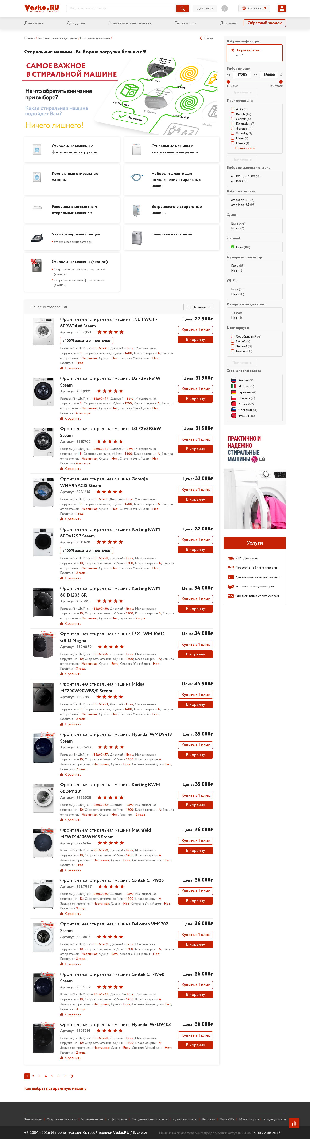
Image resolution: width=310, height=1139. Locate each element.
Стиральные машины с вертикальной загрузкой (174, 149)
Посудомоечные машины (149, 1119)
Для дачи (228, 23)
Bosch (243, 114)
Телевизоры (186, 23)
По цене (198, 307)
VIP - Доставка (246, 558)
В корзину (195, 340)
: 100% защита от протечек (86, 340)
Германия (247, 392)
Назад (208, 38)
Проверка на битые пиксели (256, 567)
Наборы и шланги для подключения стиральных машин (176, 180)
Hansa (242, 143)
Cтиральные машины (62, 1119)
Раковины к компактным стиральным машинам (74, 210)
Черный (244, 346)
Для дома (76, 23)
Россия (245, 380)
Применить (242, 92)
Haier (242, 138)
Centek (243, 119)
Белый (244, 351)
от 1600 (239, 181)
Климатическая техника (130, 23)
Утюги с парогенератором (73, 241)
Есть (238, 223)
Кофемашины (117, 1119)
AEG (242, 109)
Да (236, 313)
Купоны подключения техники (257, 577)
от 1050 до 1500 (246, 176)
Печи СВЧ (227, 1119)
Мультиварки (249, 1119)
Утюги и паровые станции (76, 234)
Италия (246, 386)
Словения (247, 410)
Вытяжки (208, 1119)
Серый (243, 341)
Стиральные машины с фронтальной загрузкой (74, 149)
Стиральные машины (95, 38)
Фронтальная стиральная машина (102, 687)
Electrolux (245, 124)
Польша (246, 398)
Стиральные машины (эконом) (80, 262)
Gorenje (244, 129)
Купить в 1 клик (195, 330)
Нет (237, 228)
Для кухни (34, 23)
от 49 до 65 (243, 204)
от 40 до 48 (242, 200)
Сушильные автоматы (171, 234)
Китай (246, 404)
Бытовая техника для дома (58, 38)
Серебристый (248, 337)
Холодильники (92, 1119)
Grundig (244, 134)
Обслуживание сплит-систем (257, 596)
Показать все (245, 148)
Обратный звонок (265, 23)
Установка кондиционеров (255, 586)
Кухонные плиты (185, 1119)
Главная (29, 38)
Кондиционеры (274, 1119)
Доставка (205, 8)
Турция (246, 415)
